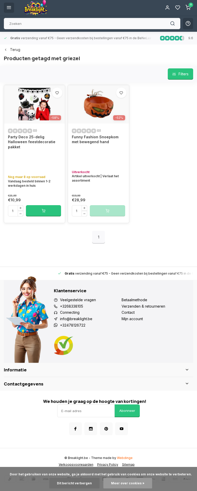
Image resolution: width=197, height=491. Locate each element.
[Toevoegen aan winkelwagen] (43, 210)
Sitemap (128, 464)
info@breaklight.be (76, 319)
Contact (128, 312)
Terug (15, 49)
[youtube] (121, 428)
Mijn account (132, 319)
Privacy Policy (107, 464)
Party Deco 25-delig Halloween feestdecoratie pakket (31, 142)
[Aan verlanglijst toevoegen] (57, 93)
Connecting (70, 312)
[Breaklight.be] (36, 7)
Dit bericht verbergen (74, 483)
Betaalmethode (134, 300)
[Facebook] (75, 428)
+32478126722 (72, 325)
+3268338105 (71, 306)
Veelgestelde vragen (78, 300)
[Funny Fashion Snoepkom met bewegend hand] (98, 104)
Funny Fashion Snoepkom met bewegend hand (95, 139)
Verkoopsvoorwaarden (76, 464)
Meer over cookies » (127, 483)
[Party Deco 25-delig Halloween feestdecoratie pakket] (34, 104)
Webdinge (125, 458)
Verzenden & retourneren (143, 306)
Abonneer (127, 411)
